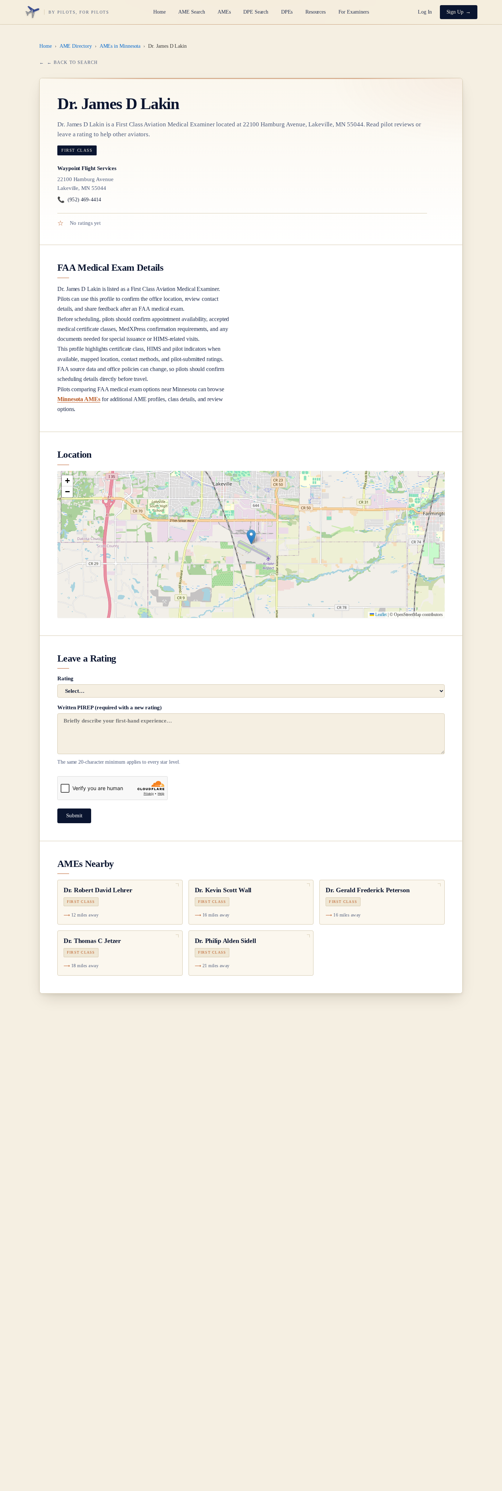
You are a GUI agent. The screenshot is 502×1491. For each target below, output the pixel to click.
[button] (251, 536)
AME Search (191, 12)
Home (159, 12)
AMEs (224, 12)
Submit (74, 815)
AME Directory (76, 46)
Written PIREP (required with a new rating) (118, 735)
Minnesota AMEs (78, 399)
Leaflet (380, 614)
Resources (315, 12)
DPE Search (255, 12)
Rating (65, 678)
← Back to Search (72, 62)
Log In (425, 12)
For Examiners (353, 12)
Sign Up (455, 12)
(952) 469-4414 (79, 200)
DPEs (287, 12)
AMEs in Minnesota (120, 46)
